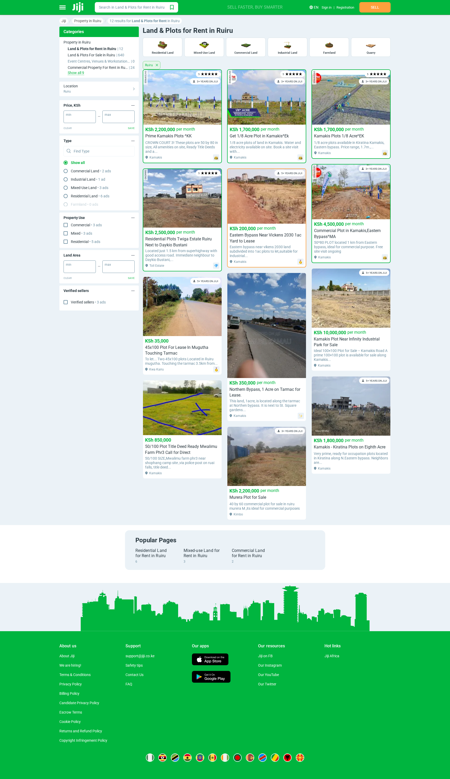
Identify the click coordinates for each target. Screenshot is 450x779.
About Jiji (66, 656)
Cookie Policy (70, 722)
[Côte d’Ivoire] (225, 757)
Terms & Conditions (75, 675)
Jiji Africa (331, 656)
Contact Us (134, 675)
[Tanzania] (175, 757)
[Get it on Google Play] (211, 677)
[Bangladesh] (237, 757)
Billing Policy (69, 693)
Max (108, 115)
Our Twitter (267, 684)
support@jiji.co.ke (140, 656)
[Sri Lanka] (250, 757)
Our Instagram (270, 665)
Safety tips (134, 665)
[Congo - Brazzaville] (275, 757)
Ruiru (149, 65)
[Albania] (287, 757)
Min (68, 115)
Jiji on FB (265, 656)
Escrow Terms (70, 712)
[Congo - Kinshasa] (262, 757)
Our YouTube (268, 675)
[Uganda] (162, 757)
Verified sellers (88, 302)
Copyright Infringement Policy (83, 740)
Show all (78, 163)
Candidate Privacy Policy (79, 703)
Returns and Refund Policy (80, 731)
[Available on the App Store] (210, 660)
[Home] (78, 7)
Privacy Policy (70, 684)
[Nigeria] (150, 757)
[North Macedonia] (300, 757)
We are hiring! (70, 665)
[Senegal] (212, 757)
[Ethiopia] (200, 757)
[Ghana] (187, 757)
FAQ (129, 684)
